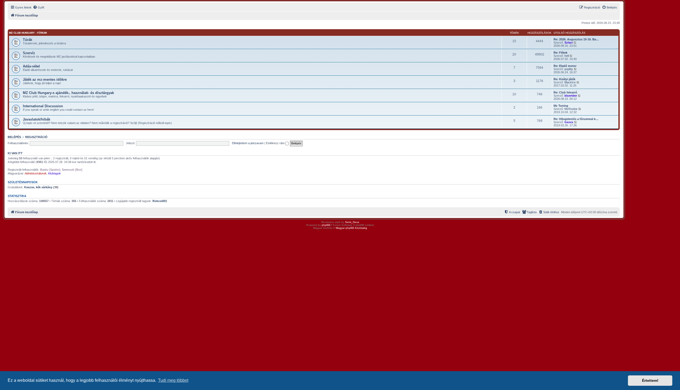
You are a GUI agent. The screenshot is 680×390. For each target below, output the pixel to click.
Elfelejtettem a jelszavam (248, 143)
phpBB (326, 225)
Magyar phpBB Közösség (351, 227)
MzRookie (570, 108)
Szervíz (29, 53)
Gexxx (568, 122)
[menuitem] (38, 7)
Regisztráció (36, 137)
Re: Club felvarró (565, 92)
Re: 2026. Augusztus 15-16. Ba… (576, 39)
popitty (568, 69)
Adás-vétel (31, 66)
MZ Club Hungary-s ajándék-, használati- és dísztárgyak (68, 93)
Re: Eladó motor (565, 65)
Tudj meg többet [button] (173, 380)
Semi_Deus (352, 222)
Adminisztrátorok (35, 173)
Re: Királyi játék (564, 79)
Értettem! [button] (650, 380)
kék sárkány (44, 187)
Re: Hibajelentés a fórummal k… (576, 119)
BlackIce (570, 82)
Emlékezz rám (275, 143)
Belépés (14, 137)
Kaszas (29, 187)
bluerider (570, 95)
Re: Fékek (560, 52)
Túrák (27, 40)
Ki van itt (15, 153)
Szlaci (568, 42)
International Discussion (43, 106)
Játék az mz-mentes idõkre (45, 80)
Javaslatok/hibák (36, 119)
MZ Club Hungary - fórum (28, 32)
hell (566, 55)
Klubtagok (54, 173)
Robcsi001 (159, 201)
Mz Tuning (561, 105)
